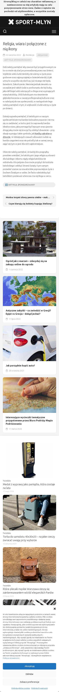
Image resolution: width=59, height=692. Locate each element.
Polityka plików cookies (20, 688)
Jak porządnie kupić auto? (20, 365)
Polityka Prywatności (39, 688)
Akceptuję (30, 666)
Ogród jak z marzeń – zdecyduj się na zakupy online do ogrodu (26, 263)
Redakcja (30, 55)
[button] (54, 608)
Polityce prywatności (11, 658)
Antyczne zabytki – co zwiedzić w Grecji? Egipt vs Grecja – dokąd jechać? (28, 312)
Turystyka (7, 481)
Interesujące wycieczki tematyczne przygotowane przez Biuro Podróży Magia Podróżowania (29, 420)
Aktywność (43, 55)
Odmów (29, 674)
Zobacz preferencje (29, 682)
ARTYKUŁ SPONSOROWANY (17, 60)
